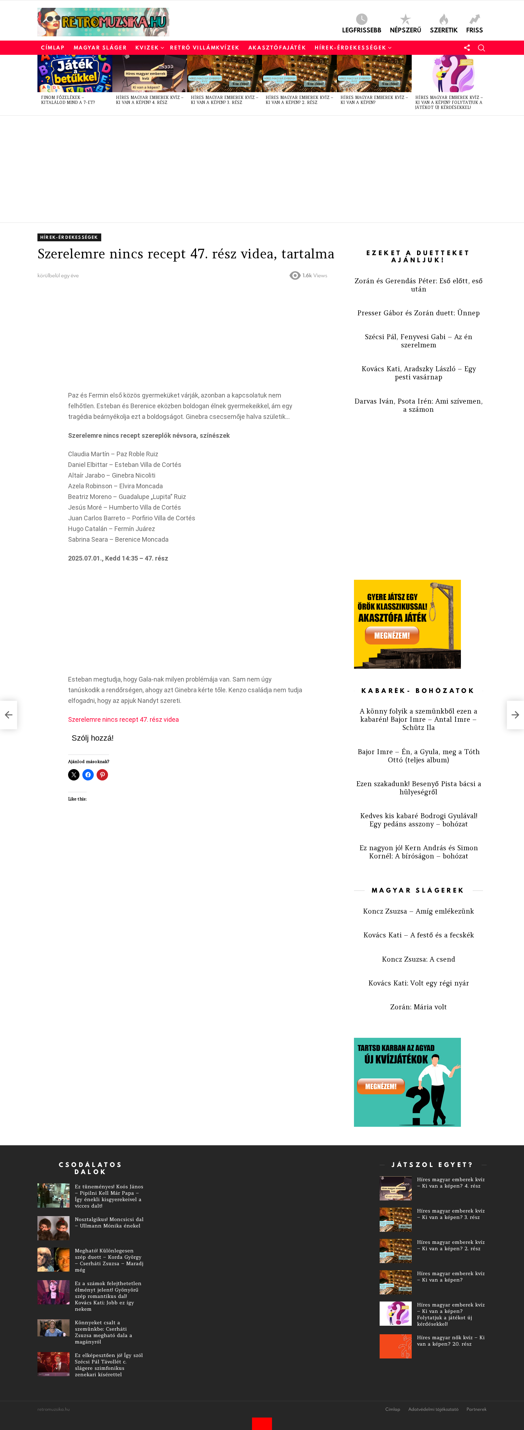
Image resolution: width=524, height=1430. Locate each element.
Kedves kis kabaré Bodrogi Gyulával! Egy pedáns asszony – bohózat (418, 819)
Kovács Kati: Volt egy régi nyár (418, 983)
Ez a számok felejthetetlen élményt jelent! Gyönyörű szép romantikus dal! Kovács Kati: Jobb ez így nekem (108, 1296)
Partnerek (477, 1409)
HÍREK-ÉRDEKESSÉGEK (351, 47)
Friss (474, 29)
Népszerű (405, 29)
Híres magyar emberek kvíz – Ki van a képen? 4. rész (150, 100)
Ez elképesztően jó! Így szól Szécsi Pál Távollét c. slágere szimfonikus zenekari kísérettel (109, 1365)
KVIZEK (147, 47)
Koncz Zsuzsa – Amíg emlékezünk (418, 911)
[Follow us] (467, 48)
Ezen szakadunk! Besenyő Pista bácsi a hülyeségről (418, 787)
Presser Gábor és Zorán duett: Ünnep (418, 313)
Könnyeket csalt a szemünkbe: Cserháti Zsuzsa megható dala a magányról (103, 1332)
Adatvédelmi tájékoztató (433, 1409)
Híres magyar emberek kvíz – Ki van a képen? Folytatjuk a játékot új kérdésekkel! (449, 102)
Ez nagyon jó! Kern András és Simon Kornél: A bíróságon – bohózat (418, 851)
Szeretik (444, 29)
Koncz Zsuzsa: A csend (418, 959)
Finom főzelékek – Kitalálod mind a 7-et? (68, 100)
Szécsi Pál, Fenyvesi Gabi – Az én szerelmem (418, 340)
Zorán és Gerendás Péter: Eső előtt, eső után (419, 285)
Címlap (53, 47)
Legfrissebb (361, 29)
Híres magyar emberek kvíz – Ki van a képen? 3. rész (224, 100)
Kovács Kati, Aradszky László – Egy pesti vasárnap (418, 372)
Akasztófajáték (277, 47)
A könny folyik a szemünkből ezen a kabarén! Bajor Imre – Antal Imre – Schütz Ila (418, 719)
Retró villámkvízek (205, 47)
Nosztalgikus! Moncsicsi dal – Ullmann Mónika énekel (109, 1222)
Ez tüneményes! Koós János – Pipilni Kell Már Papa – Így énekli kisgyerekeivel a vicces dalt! (109, 1196)
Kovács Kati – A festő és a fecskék (418, 935)
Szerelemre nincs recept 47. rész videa (123, 719)
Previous (41, 85)
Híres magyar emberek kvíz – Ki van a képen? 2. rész (299, 100)
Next (483, 85)
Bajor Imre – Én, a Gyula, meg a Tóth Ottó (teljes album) (419, 755)
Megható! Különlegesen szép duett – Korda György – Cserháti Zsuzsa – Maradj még (109, 1260)
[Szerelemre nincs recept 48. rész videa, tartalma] (515, 715)
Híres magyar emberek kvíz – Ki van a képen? (374, 100)
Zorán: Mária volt (418, 1007)
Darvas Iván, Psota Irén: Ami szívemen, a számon (418, 405)
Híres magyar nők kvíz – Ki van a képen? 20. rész (451, 1340)
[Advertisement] (251, 169)
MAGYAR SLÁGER (100, 47)
